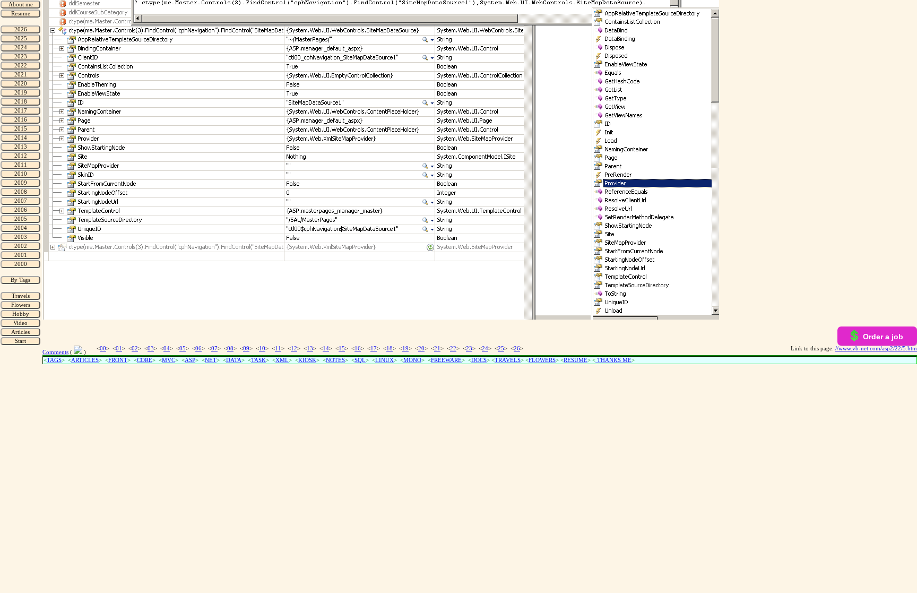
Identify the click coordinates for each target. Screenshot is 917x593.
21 (437, 348)
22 (453, 348)
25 (501, 348)
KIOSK (307, 360)
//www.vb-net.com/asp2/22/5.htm (876, 348)
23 (469, 348)
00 (103, 348)
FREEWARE (446, 360)
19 (405, 348)
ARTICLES (85, 360)
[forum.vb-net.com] (78, 352)
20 (421, 348)
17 (373, 348)
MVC (168, 360)
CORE (144, 360)
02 (135, 348)
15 (342, 348)
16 (357, 348)
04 (166, 348)
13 (310, 348)
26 (517, 348)
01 (119, 348)
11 (278, 348)
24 (485, 348)
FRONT (117, 360)
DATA (233, 360)
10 (262, 348)
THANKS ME (613, 360)
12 (294, 348)
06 (198, 348)
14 (326, 348)
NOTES (335, 360)
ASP (190, 360)
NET (211, 360)
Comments (55, 352)
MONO (412, 360)
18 (389, 348)
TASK (258, 360)
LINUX (384, 360)
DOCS (479, 360)
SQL (360, 360)
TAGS (54, 360)
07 (214, 348)
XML (282, 360)
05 (182, 348)
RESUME (575, 360)
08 (230, 348)
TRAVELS (508, 360)
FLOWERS (542, 360)
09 (246, 348)
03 (151, 348)
